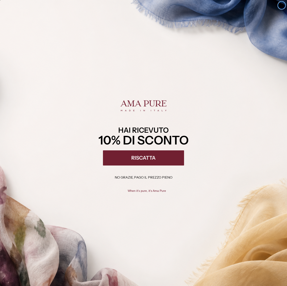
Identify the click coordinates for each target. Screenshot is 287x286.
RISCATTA (143, 158)
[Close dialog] (281, 5)
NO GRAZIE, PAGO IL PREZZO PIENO (143, 177)
